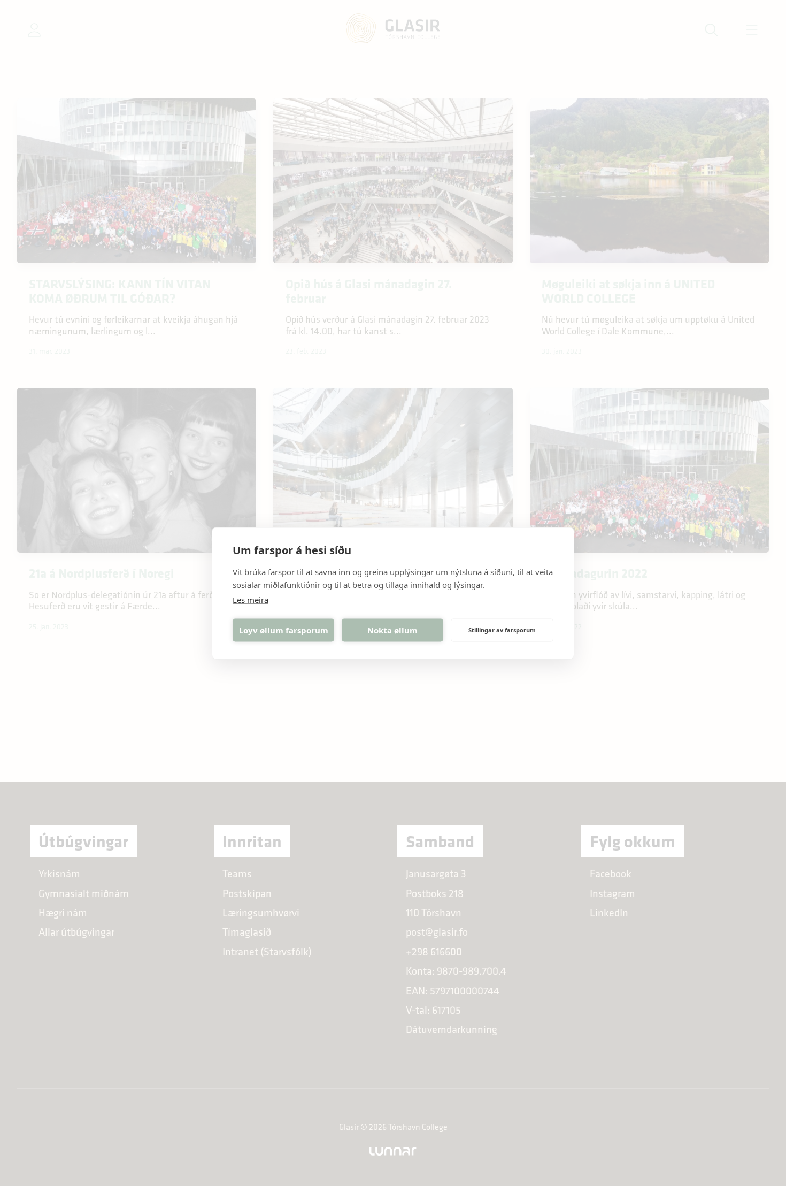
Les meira (250, 599)
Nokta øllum (392, 630)
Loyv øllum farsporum (283, 630)
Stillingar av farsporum (502, 630)
